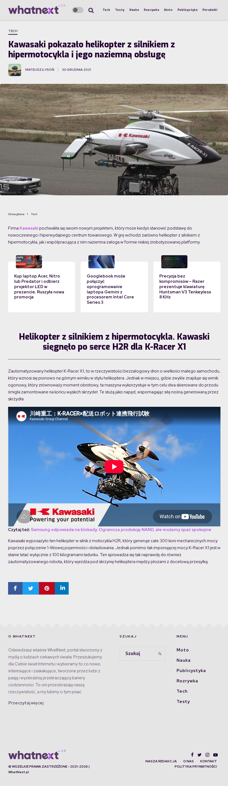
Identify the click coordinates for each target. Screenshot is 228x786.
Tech (106, 10)
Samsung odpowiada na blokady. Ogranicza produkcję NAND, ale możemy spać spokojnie (121, 529)
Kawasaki (28, 228)
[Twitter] (199, 755)
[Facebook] (192, 755)
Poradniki (209, 10)
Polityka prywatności (196, 766)
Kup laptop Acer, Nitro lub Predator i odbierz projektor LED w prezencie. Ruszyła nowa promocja (39, 286)
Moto (168, 10)
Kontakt (208, 761)
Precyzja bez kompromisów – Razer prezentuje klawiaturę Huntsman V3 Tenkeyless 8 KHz (185, 286)
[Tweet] (31, 588)
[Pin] (47, 588)
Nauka (134, 10)
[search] (160, 653)
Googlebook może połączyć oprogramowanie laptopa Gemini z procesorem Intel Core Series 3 (110, 289)
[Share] (15, 588)
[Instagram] (207, 755)
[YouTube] (215, 755)
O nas (188, 761)
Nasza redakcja (161, 761)
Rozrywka (151, 10)
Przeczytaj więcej (25, 703)
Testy (119, 10)
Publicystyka (187, 10)
